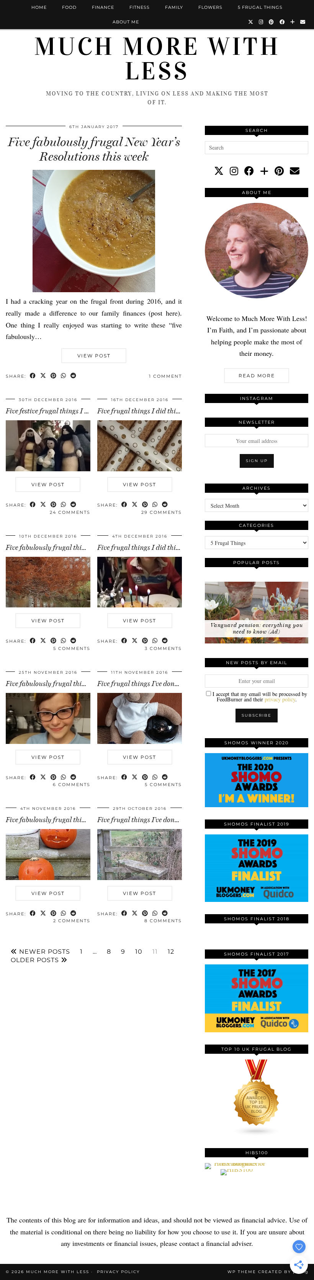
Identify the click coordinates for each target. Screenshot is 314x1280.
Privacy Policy (118, 1271)
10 (138, 951)
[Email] (303, 22)
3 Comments (163, 648)
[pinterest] (279, 171)
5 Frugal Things (260, 7)
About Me (126, 22)
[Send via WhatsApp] (64, 376)
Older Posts (36, 960)
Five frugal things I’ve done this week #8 (155, 820)
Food (69, 7)
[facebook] (249, 171)
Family (174, 7)
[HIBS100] (237, 1169)
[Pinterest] (271, 22)
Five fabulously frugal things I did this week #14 (76, 547)
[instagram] (234, 171)
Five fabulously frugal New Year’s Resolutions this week (94, 149)
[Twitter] (250, 22)
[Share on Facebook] (33, 376)
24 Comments (70, 512)
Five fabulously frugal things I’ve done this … (72, 820)
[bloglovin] (264, 171)
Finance (103, 7)
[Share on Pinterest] (54, 376)
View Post (94, 356)
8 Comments (163, 920)
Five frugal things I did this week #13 (151, 547)
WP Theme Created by (267, 1271)
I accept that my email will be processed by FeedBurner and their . (259, 696)
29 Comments (161, 512)
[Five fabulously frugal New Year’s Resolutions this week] (94, 289)
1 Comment (165, 376)
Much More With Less (157, 59)
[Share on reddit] (74, 376)
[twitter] (219, 171)
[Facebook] (282, 22)
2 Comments (71, 920)
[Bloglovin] (292, 22)
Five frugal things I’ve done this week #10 (157, 683)
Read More (257, 375)
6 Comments (71, 784)
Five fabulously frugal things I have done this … (76, 683)
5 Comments (71, 648)
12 (171, 951)
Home (39, 7)
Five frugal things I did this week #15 (151, 411)
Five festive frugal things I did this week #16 (70, 411)
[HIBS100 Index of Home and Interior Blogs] (236, 1163)
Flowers (210, 7)
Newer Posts (43, 951)
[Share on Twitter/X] (43, 376)
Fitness (139, 7)
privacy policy (280, 699)
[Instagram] (261, 22)
